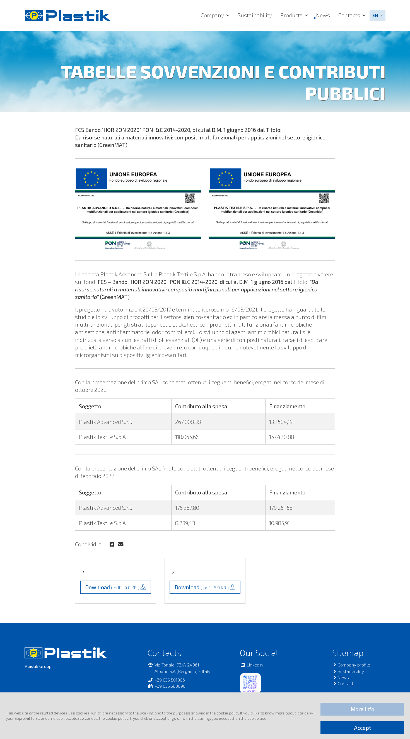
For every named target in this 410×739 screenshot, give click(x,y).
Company (212, 15)
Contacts (349, 15)
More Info (362, 709)
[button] (377, 15)
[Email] (120, 544)
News (323, 15)
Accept (362, 727)
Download (112, 587)
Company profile (354, 664)
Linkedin (254, 664)
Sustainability (255, 15)
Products (291, 15)
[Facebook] (112, 544)
